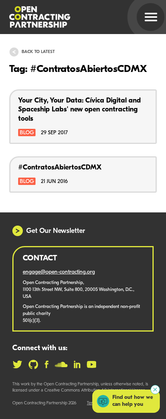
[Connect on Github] (33, 364)
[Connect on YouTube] (92, 364)
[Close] (155, 389)
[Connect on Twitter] (17, 364)
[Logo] (73, 17)
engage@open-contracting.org (59, 272)
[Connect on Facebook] (46, 364)
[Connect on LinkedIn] (77, 364)
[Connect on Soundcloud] (61, 364)
